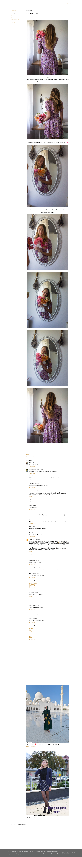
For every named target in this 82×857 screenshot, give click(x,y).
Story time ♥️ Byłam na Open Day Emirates (43, 744)
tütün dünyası (32, 585)
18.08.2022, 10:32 (36, 490)
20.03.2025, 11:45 (36, 560)
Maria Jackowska (33, 475)
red (30, 512)
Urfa (30, 629)
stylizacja (13, 20)
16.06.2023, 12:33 (35, 519)
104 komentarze (33, 820)
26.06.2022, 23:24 (41, 462)
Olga (30, 573)
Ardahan (31, 631)
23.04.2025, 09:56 (35, 573)
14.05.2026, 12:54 (36, 612)
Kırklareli (31, 635)
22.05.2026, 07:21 (36, 618)
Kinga (30, 592)
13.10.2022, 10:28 (35, 505)
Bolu (30, 634)
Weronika (31, 532)
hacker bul (31, 586)
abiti (32, 569)
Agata (30, 526)
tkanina (31, 490)
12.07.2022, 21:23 (40, 475)
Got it (73, 853)
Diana (30, 519)
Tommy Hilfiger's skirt (35, 818)
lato (12, 17)
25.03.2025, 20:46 (38, 567)
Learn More (65, 853)
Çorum (30, 637)
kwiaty (12, 15)
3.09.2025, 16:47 (38, 580)
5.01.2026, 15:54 (35, 592)
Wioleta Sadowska (33, 462)
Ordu (30, 632)
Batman (31, 628)
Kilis (30, 630)
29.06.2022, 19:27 (40, 469)
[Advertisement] (47, 670)
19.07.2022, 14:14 (38, 483)
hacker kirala (32, 587)
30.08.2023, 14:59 (36, 526)
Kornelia (31, 599)
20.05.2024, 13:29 (37, 532)
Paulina (31, 560)
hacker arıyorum (33, 583)
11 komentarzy (33, 746)
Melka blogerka (32, 469)
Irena (30, 505)
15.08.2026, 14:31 (38, 625)
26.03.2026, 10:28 (36, 605)
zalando (13, 22)
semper (31, 539)
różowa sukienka (15, 19)
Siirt (30, 636)
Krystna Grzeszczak (33, 499)
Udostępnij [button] (13, 10)
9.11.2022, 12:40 (34, 512)
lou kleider (60, 542)
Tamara (31, 612)
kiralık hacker (32, 584)
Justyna (31, 554)
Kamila (30, 605)
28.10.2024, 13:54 (36, 539)
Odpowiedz (32, 466)
